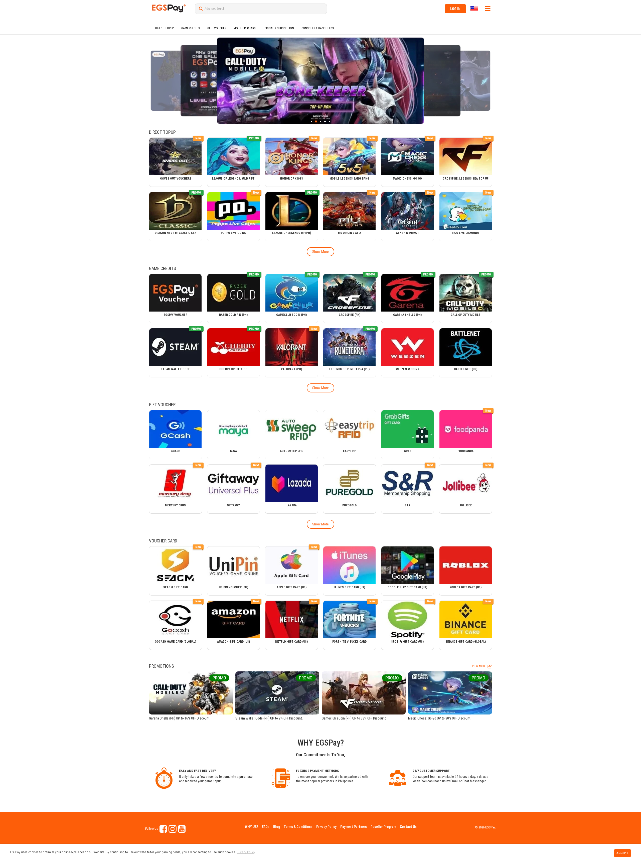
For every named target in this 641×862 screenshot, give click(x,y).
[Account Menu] (488, 9)
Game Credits (190, 28)
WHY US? (251, 827)
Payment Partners (353, 827)
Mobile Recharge (245, 28)
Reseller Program (383, 827)
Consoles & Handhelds (317, 28)
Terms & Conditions (298, 827)
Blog (276, 827)
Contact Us (408, 827)
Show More (320, 251)
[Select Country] (474, 9)
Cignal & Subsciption (279, 28)
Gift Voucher (216, 28)
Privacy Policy (326, 827)
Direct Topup (164, 28)
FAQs (265, 827)
